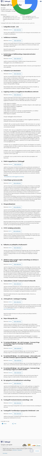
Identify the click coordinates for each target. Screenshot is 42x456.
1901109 (10, 284)
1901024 (10, 403)
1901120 (10, 302)
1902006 (10, 164)
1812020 (10, 40)
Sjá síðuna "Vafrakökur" (17, 450)
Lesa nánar (5, 453)
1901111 (9, 231)
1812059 (10, 74)
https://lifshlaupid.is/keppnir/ (9, 309)
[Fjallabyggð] (5, 1)
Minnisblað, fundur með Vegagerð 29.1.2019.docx (14, 177)
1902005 (10, 348)
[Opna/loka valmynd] (40, 1)
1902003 (10, 373)
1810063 (10, 95)
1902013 (10, 383)
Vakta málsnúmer (17, 30)
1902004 (10, 360)
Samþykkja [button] (37, 451)
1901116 (9, 183)
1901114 (9, 207)
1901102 (10, 321)
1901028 (10, 414)
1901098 (10, 58)
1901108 (10, 264)
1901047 (10, 30)
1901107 (10, 248)
